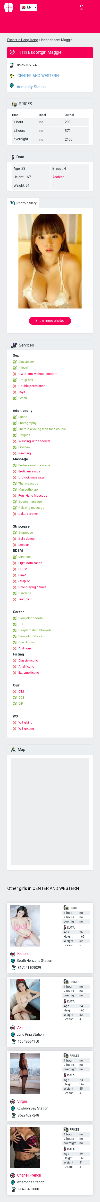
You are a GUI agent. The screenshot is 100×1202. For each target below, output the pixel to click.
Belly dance (26, 538)
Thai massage (28, 483)
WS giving (25, 722)
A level (23, 368)
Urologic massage (31, 477)
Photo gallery (26, 203)
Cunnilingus (26, 642)
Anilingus (25, 648)
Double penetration (31, 386)
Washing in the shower (34, 441)
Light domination (30, 563)
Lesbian (24, 545)
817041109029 (29, 967)
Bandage (24, 593)
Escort (22, 417)
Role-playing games (32, 587)
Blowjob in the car (30, 636)
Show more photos (50, 321)
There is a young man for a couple (42, 429)
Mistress (24, 557)
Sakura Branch (28, 514)
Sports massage (30, 501)
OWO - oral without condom (37, 374)
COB (21, 697)
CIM (21, 691)
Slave (22, 575)
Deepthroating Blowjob (34, 630)
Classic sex (26, 361)
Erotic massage (29, 471)
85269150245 (27, 65)
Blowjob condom (30, 618)
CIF (20, 703)
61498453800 (28, 1189)
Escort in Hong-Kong (22, 40)
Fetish (22, 398)
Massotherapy (28, 489)
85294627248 (28, 1115)
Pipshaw (24, 447)
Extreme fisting (28, 672)
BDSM (22, 569)
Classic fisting (28, 660)
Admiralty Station (31, 87)
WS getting (26, 728)
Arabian (58, 177)
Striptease (25, 532)
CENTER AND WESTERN (38, 75)
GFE (21, 624)
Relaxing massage (31, 507)
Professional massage (34, 465)
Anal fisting (26, 666)
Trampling (25, 599)
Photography (27, 423)
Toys (21, 392)
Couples (24, 435)
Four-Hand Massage (32, 495)
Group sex (25, 380)
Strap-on (24, 581)
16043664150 (28, 1041)
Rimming (24, 453)
